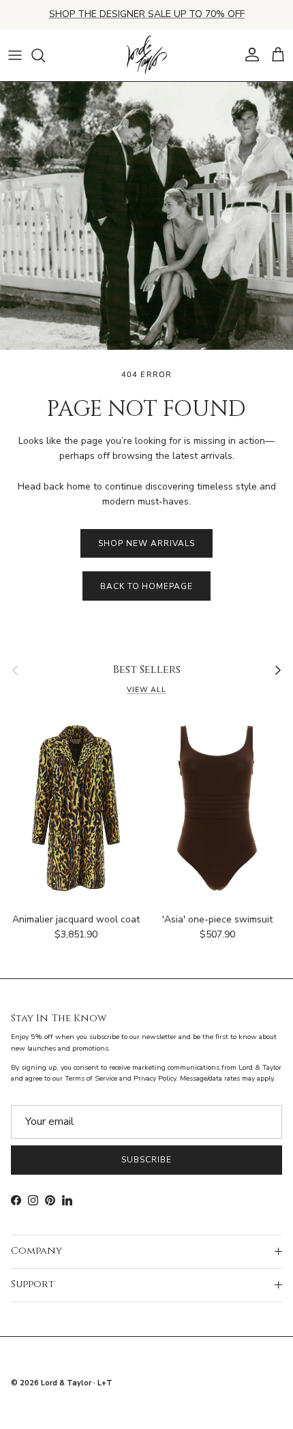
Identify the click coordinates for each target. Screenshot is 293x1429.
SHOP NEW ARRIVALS (146, 543)
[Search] (45, 55)
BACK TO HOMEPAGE (146, 586)
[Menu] (15, 55)
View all (146, 690)
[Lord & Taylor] (146, 55)
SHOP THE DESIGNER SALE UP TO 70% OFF (147, 13)
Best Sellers (147, 670)
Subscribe (146, 1159)
